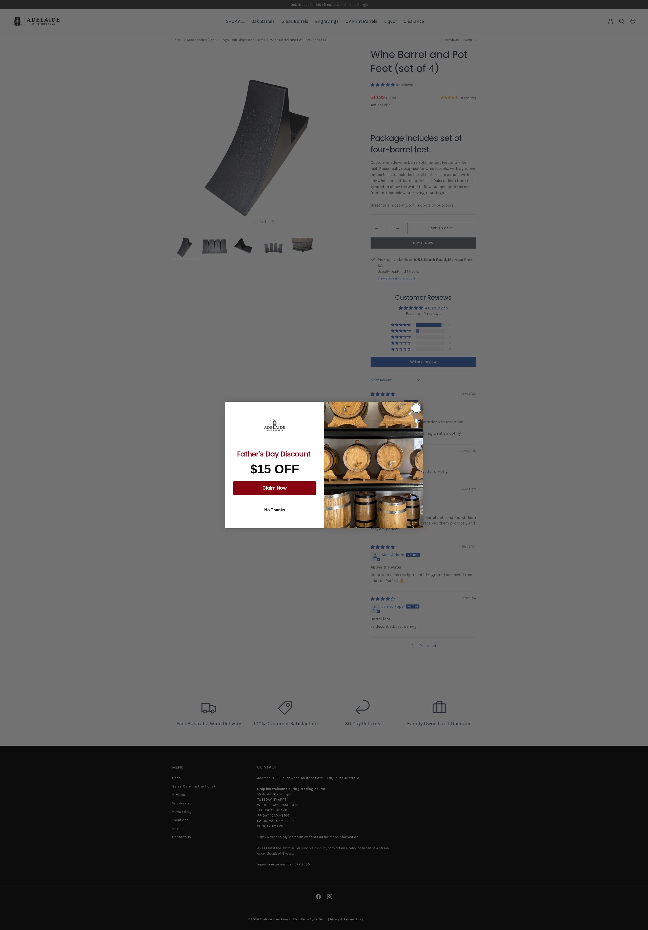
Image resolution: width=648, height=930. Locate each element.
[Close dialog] (416, 408)
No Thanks (274, 510)
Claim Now (274, 488)
